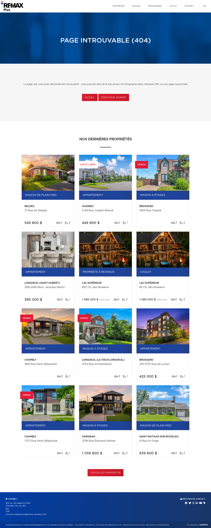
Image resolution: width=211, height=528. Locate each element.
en (204, 6)
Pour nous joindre (113, 98)
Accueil (90, 98)
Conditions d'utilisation (134, 525)
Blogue (136, 6)
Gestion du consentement (158, 525)
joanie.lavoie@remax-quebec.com (30, 514)
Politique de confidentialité (108, 525)
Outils (173, 6)
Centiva (203, 525)
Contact (189, 6)
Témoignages (155, 6)
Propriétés (119, 6)
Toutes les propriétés (105, 473)
